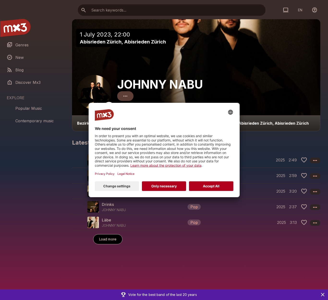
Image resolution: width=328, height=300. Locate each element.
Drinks (108, 204)
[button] (196, 206)
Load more (107, 239)
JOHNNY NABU (160, 84)
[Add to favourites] (304, 160)
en (300, 10)
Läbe (106, 220)
